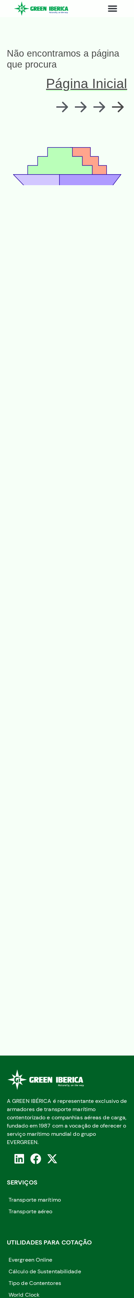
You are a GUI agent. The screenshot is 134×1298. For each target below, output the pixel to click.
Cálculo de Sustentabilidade (45, 1271)
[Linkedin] (19, 1158)
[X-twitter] (52, 1158)
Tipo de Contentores (35, 1283)
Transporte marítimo (35, 1199)
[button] (112, 8)
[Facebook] (35, 1158)
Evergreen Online (31, 1259)
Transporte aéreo (31, 1211)
